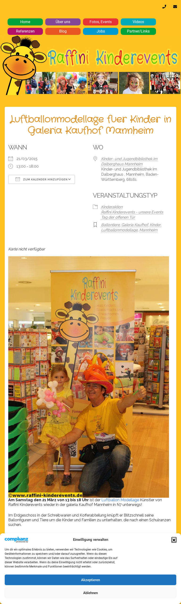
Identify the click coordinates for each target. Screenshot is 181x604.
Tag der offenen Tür (118, 217)
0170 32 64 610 (164, 8)
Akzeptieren (90, 580)
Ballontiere (110, 225)
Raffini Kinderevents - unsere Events (132, 212)
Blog (63, 31)
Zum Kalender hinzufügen (45, 179)
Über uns (63, 22)
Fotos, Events (101, 22)
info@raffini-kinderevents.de (175, 8)
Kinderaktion (112, 207)
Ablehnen (90, 593)
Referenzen (25, 31)
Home (25, 22)
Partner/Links (138, 31)
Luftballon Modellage (119, 500)
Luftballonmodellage (119, 230)
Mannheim (148, 230)
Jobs (101, 31)
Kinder (155, 225)
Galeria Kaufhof (134, 225)
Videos (138, 22)
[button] (174, 539)
